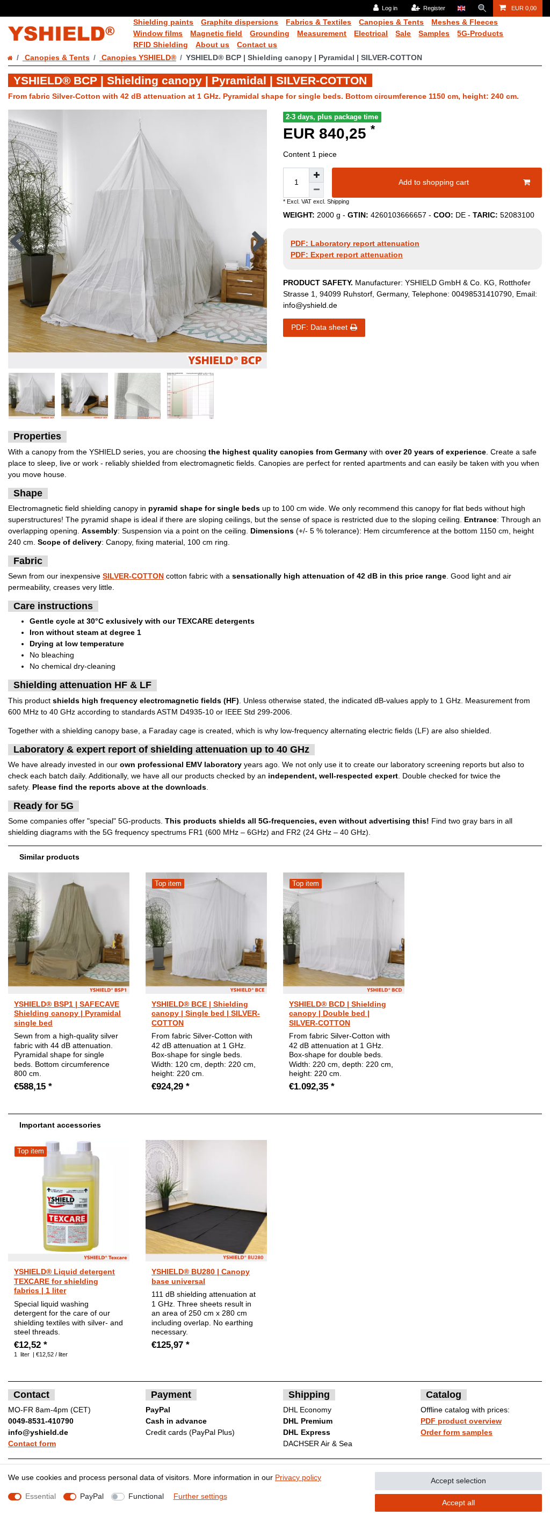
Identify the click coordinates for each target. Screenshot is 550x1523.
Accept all (458, 1502)
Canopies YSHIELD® (137, 57)
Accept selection (458, 1480)
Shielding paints (163, 22)
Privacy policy (298, 1477)
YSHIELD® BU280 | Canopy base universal (200, 1276)
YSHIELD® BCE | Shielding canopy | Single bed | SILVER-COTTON (205, 1013)
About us (212, 44)
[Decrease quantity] (316, 190)
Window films (158, 33)
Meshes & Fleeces (464, 22)
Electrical (371, 33)
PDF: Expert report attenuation (347, 254)
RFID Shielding (160, 44)
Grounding (270, 33)
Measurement (321, 33)
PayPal (92, 1496)
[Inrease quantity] (316, 175)
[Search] (482, 8)
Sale (403, 33)
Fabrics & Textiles (318, 22)
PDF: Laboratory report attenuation (355, 243)
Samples (434, 33)
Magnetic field (216, 33)
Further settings (200, 1496)
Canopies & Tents (391, 22)
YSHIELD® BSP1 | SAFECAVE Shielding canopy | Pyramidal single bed (67, 1013)
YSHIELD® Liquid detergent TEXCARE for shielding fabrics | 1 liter (64, 1281)
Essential (40, 1496)
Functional (146, 1496)
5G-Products (480, 33)
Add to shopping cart (434, 182)
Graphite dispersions (239, 22)
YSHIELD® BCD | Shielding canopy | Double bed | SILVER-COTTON (337, 1013)
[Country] (461, 8)
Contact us (257, 44)
